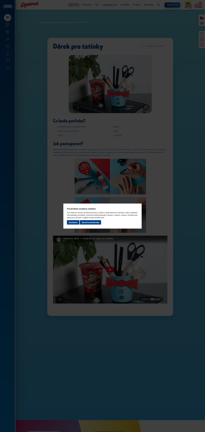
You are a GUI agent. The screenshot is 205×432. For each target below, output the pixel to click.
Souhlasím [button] (73, 222)
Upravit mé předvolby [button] (90, 222)
